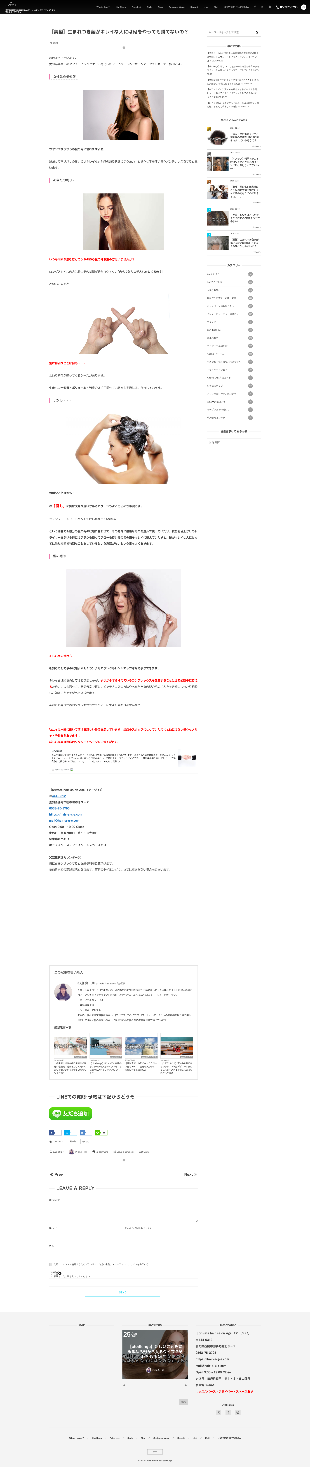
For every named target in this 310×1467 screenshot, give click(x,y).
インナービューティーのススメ (229, 314)
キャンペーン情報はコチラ (229, 306)
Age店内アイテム (149, 1057)
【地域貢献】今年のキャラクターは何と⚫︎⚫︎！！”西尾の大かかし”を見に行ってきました (141, 1066)
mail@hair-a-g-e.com (64, 820)
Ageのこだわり (229, 282)
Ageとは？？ (80, 1057)
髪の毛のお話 (229, 330)
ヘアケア (59, 1141)
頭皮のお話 (229, 338)
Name (52, 1228)
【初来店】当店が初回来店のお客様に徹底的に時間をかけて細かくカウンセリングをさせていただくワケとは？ (70, 1068)
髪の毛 (73, 1141)
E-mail (128, 1228)
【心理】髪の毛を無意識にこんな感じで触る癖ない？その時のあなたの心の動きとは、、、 (244, 191)
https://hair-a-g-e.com (65, 814)
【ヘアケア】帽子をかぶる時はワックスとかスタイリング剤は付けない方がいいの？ (244, 163)
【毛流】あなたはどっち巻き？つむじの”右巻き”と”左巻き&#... (245, 218)
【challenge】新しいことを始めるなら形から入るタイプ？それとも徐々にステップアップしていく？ (106, 1068)
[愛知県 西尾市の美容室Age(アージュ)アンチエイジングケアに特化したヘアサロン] (11, 4)
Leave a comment (125, 1152)
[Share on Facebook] (255, 7)
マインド (229, 322)
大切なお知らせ (229, 290)
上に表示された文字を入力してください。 (70, 1276)
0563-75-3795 (59, 808)
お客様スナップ (229, 386)
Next (188, 1174)
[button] (303, 7)
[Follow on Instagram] (238, 1412)
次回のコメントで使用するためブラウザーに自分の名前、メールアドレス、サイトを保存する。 (102, 1264)
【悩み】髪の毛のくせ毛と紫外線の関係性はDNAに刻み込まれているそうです (244, 137)
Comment (54, 1200)
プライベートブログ (229, 370)
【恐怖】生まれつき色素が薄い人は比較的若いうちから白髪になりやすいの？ (244, 242)
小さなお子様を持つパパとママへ (229, 362)
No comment (102, 1152)
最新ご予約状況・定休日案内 (229, 298)
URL (51, 1246)
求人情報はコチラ (229, 417)
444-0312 (59, 796)
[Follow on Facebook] (228, 1412)
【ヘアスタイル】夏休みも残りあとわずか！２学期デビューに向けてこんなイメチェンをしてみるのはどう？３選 (176, 1068)
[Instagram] (269, 7)
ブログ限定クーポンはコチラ (229, 393)
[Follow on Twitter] (262, 7)
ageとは (85, 1141)
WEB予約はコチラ (229, 402)
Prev (58, 1174)
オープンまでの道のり (229, 409)
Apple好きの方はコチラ (229, 378)
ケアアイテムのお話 (229, 346)
